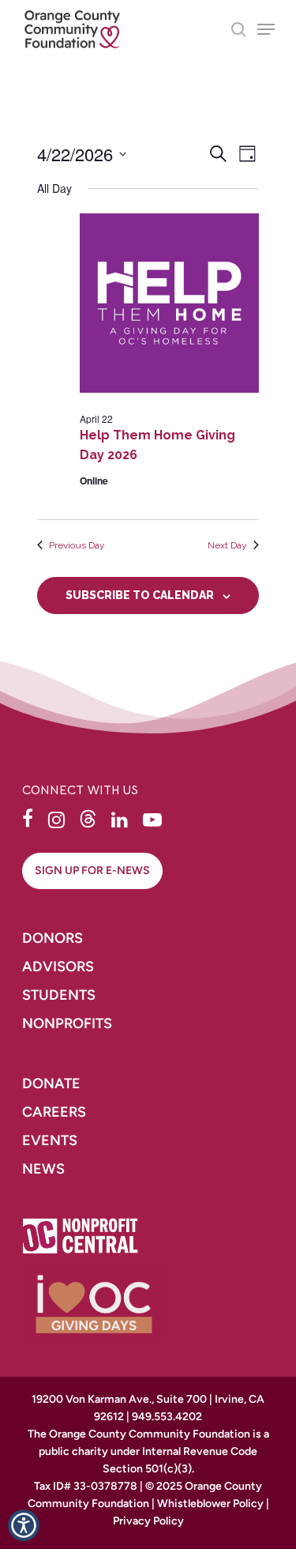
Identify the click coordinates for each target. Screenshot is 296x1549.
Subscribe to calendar (140, 595)
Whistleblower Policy (210, 1503)
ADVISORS (58, 966)
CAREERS (55, 1112)
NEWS (43, 1169)
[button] (27, 818)
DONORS (52, 938)
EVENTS (49, 1140)
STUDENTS (59, 995)
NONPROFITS (68, 1023)
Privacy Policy (148, 1521)
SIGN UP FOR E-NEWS (92, 870)
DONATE (51, 1083)
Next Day (227, 545)
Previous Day (77, 545)
